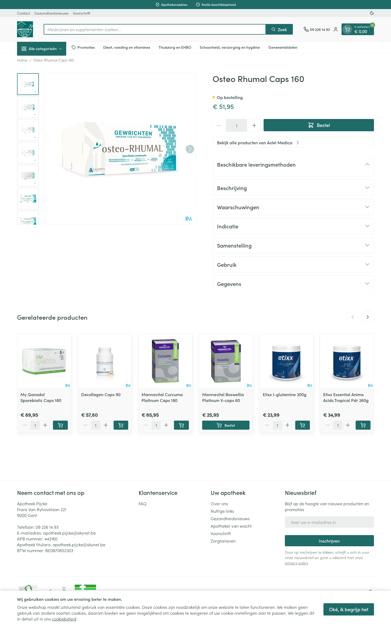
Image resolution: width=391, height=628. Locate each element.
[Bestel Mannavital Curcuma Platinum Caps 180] (181, 425)
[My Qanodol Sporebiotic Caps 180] (44, 361)
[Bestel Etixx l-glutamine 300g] (302, 425)
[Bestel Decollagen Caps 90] (121, 425)
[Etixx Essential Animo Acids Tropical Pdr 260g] (347, 361)
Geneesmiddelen (282, 47)
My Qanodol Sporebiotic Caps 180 (40, 397)
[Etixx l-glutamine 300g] (286, 361)
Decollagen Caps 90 (100, 394)
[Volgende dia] (367, 317)
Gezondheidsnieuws (51, 13)
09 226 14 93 (47, 527)
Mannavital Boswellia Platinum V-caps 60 (223, 397)
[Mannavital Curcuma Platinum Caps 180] (165, 361)
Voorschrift (81, 13)
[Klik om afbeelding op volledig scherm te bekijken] (119, 148)
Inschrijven (329, 541)
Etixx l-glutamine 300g (284, 394)
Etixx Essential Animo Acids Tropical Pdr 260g (346, 397)
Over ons (219, 503)
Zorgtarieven (223, 541)
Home (22, 60)
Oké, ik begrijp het (348, 609)
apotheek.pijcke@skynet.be (69, 533)
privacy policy (296, 562)
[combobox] (155, 29)
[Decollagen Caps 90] (105, 361)
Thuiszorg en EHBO (175, 47)
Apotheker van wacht (231, 526)
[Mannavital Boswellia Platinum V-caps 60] (226, 361)
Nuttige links (222, 511)
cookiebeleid (64, 619)
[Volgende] (190, 149)
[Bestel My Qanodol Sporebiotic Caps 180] (60, 425)
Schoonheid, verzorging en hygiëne (230, 47)
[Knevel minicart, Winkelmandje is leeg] (347, 29)
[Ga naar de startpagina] (25, 29)
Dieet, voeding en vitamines (126, 47)
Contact (23, 13)
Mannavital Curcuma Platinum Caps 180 (162, 397)
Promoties (86, 47)
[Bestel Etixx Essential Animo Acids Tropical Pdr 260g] (363, 425)
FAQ (143, 503)
